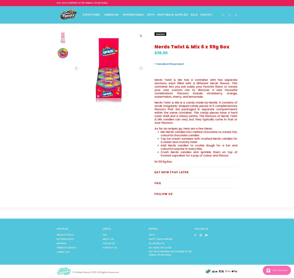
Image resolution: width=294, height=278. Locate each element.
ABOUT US (108, 239)
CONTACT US (110, 247)
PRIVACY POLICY (65, 234)
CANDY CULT (63, 252)
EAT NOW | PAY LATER (160, 247)
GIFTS (152, 234)
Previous (76, 68)
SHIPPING (61, 243)
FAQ (105, 234)
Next (141, 68)
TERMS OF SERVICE (66, 247)
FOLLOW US (109, 243)
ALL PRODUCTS (156, 243)
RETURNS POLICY (65, 239)
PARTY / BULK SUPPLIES (160, 239)
